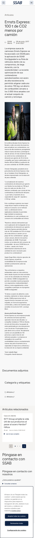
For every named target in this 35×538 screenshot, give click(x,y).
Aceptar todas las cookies (17, 516)
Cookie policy (16, 511)
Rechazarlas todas (16, 523)
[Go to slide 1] (15, 446)
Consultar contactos (10, 484)
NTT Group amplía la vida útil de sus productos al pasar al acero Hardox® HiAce (16, 423)
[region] (16, 512)
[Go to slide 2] (17, 446)
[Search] (3, 3)
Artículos (10, 392)
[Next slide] (24, 446)
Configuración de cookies (16, 530)
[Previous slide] (11, 446)
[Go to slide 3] (20, 446)
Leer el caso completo (12, 434)
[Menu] (31, 3)
